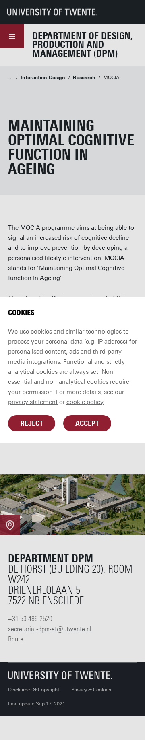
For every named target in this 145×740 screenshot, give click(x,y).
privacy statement (33, 402)
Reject (31, 423)
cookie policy (85, 402)
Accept (87, 423)
